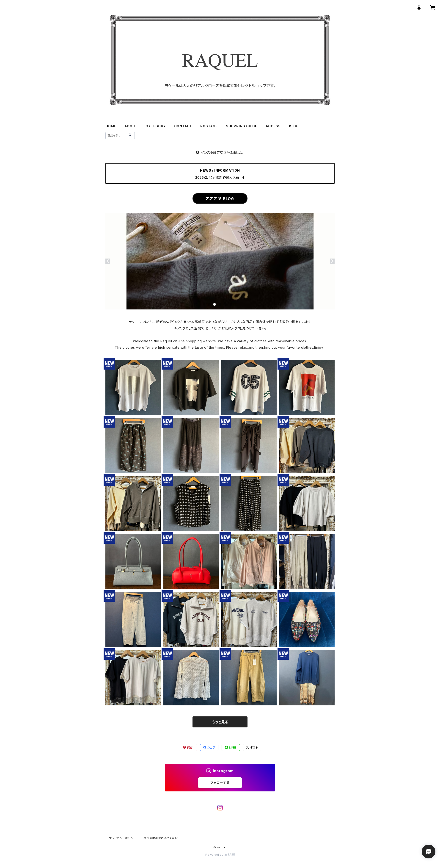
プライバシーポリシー (122, 838)
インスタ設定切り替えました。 (222, 152)
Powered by (215, 854)
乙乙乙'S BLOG (220, 198)
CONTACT (183, 126)
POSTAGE (209, 126)
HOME (110, 126)
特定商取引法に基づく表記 (160, 838)
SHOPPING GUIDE (241, 126)
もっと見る (220, 722)
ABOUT (130, 126)
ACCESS (273, 126)
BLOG (294, 126)
